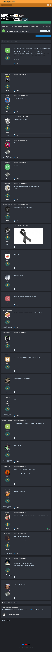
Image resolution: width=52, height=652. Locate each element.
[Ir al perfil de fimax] (7, 230)
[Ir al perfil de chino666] (7, 79)
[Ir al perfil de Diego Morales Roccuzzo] (7, 338)
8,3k (8, 267)
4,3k (8, 326)
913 (8, 349)
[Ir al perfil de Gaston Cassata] (7, 315)
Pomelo (7, 252)
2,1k (8, 597)
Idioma (20, 647)
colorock (7, 443)
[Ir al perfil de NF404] (7, 359)
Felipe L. (7, 397)
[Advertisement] (24, 10)
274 (8, 574)
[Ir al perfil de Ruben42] (7, 145)
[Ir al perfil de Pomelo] (7, 256)
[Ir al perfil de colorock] (7, 447)
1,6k (8, 549)
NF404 (7, 355)
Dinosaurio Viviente (7, 467)
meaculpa (7, 95)
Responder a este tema (43, 36)
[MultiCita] (14, 63)
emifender (7, 183)
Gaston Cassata (7, 310)
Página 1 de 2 (17, 41)
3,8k (8, 241)
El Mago (7, 558)
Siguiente (8, 41)
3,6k (8, 413)
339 (8, 220)
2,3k (8, 305)
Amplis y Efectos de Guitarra (24, 31)
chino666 (7, 74)
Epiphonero (10, 30)
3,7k (8, 178)
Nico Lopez (7, 533)
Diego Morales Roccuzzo (7, 333)
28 (8, 288)
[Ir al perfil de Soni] (7, 380)
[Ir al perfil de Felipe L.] (7, 401)
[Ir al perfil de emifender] (7, 188)
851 (8, 199)
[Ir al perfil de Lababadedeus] (7, 277)
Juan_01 (7, 489)
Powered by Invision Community (26, 650)
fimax (7, 226)
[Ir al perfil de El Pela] (7, 586)
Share (37, 30)
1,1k (8, 111)
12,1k (8, 156)
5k (8, 483)
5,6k (8, 505)
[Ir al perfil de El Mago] (7, 563)
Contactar (26, 647)
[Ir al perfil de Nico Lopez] (7, 538)
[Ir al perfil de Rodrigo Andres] (7, 209)
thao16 (7, 116)
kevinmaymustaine (7, 421)
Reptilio (7, 294)
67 (8, 61)
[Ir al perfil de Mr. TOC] (7, 167)
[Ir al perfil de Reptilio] (7, 298)
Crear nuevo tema (29, 36)
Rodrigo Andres (7, 204)
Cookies (31, 647)
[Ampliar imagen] (28, 235)
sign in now (30, 609)
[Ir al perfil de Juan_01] (7, 493)
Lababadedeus (7, 273)
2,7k (8, 370)
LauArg (7, 512)
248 (8, 437)
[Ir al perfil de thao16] (7, 121)
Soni (7, 376)
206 (8, 90)
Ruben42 (7, 140)
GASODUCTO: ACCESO (26, 22)
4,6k (8, 459)
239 (8, 528)
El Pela (7, 582)
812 (8, 391)
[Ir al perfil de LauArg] (7, 517)
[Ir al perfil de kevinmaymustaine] (7, 426)
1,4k (8, 132)
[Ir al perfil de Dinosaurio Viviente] (7, 472)
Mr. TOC (7, 162)
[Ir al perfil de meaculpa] (7, 100)
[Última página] (12, 41)
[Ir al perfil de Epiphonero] (3, 30)
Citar (18, 63)
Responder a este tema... (14, 614)
